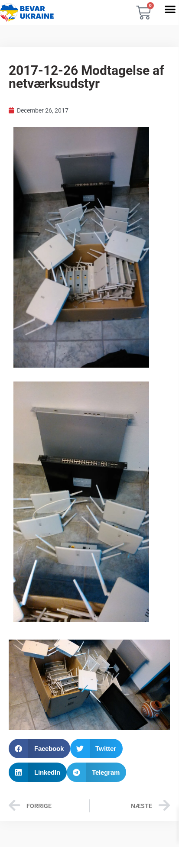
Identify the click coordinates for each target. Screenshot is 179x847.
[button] (170, 9)
